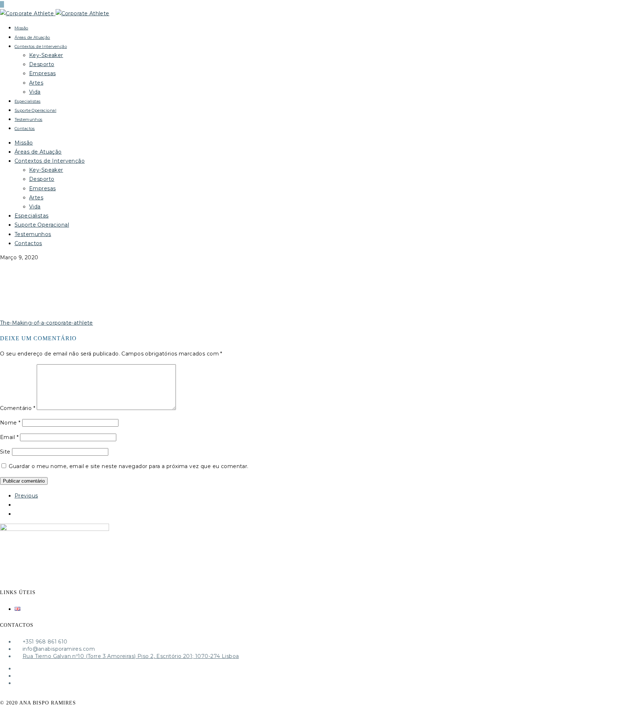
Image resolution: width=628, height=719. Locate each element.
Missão (21, 28)
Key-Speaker (46, 55)
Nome (10, 422)
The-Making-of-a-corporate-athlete (46, 323)
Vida (35, 92)
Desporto (41, 64)
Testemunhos (29, 119)
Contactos (25, 128)
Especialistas (27, 101)
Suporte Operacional (35, 110)
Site (5, 451)
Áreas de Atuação (32, 37)
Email (9, 437)
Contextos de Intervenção (41, 46)
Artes (36, 83)
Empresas (42, 73)
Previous (26, 495)
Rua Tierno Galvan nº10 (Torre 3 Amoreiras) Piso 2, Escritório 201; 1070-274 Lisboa (131, 656)
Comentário (17, 408)
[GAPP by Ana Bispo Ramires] (54, 13)
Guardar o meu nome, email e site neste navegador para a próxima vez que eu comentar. (128, 466)
